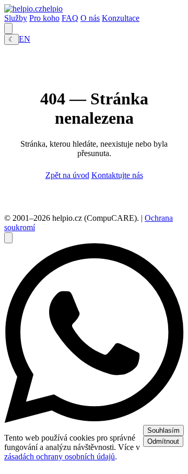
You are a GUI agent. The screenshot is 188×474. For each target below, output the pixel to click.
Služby (15, 18)
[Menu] (8, 28)
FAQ (70, 18)
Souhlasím (163, 430)
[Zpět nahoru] (8, 237)
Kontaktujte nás (117, 175)
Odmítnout (163, 441)
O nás (90, 18)
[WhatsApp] (94, 420)
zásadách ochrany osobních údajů (59, 456)
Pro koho (44, 18)
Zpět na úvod (67, 175)
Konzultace (120, 18)
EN (24, 38)
